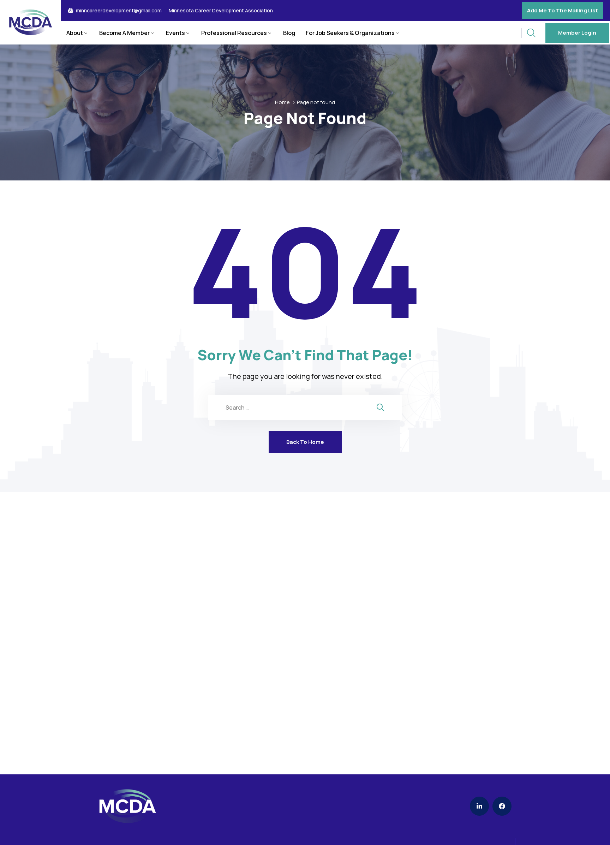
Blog (289, 33)
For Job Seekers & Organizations (350, 33)
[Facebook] (502, 806)
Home (282, 102)
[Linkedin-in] (479, 806)
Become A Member (124, 33)
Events (175, 33)
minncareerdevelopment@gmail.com (119, 10)
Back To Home (305, 442)
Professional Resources (234, 33)
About (74, 33)
